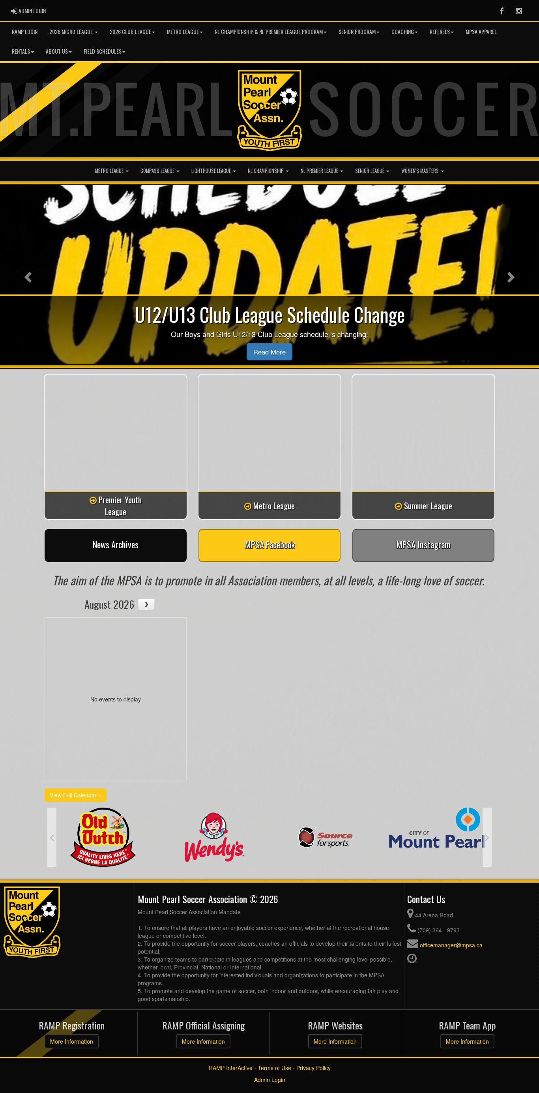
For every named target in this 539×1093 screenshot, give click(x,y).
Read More (269, 351)
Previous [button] (51, 837)
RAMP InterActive (231, 1068)
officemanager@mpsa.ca (451, 945)
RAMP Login (24, 31)
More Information (71, 1041)
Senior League (370, 170)
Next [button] (487, 837)
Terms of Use (274, 1068)
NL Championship (266, 170)
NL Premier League (320, 170)
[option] (111, 837)
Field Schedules (103, 51)
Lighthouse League (211, 170)
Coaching (402, 31)
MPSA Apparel (481, 31)
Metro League (183, 31)
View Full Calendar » (75, 795)
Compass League (158, 170)
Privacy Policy (313, 1068)
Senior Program (357, 31)
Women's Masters (420, 170)
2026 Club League (130, 31)
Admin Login (269, 1080)
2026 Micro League (71, 31)
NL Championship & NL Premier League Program (269, 31)
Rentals (21, 51)
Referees (440, 31)
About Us (57, 51)
